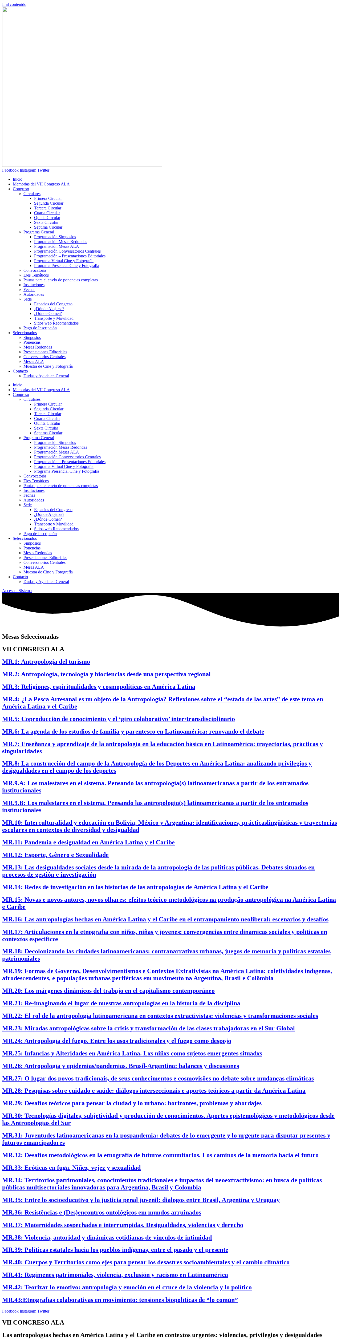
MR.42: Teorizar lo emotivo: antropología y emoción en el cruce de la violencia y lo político (127, 1287)
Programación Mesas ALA (56, 246)
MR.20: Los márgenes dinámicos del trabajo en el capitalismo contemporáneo (108, 990)
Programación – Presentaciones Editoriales (69, 256)
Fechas (29, 289)
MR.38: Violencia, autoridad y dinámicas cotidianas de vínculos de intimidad (107, 1237)
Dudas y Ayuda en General (46, 376)
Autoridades (33, 294)
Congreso (21, 189)
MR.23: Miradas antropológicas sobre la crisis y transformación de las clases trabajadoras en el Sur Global (148, 1028)
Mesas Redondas (37, 347)
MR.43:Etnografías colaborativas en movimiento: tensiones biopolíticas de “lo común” (120, 1299)
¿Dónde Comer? (48, 313)
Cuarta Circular (47, 212)
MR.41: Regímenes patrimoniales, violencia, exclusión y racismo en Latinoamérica (115, 1274)
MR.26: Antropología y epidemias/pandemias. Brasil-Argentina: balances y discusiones (120, 1065)
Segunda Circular (48, 203)
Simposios (32, 337)
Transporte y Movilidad (54, 318)
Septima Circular (48, 227)
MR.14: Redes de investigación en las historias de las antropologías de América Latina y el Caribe (135, 887)
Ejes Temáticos (36, 275)
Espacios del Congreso (53, 304)
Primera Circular (48, 198)
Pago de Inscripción (40, 328)
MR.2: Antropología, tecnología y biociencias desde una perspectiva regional (106, 674)
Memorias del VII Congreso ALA (41, 184)
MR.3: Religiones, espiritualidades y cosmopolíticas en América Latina (98, 686)
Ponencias (31, 342)
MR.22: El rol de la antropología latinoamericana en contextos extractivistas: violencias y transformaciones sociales (160, 1015)
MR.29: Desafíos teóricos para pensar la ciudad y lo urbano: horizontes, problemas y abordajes (132, 1103)
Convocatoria (34, 270)
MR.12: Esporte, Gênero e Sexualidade (55, 854)
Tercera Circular (47, 208)
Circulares (31, 193)
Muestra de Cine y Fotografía (48, 366)
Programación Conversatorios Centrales (67, 251)
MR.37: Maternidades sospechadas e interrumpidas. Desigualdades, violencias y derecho (122, 1224)
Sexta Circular (46, 222)
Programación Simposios (55, 236)
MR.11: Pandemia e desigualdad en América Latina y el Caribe (88, 842)
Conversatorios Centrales (44, 356)
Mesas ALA (33, 361)
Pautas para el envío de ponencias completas (60, 280)
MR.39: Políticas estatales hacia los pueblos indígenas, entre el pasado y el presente (115, 1249)
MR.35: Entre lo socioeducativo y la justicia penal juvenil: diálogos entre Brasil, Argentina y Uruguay (141, 1199)
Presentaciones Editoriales (45, 352)
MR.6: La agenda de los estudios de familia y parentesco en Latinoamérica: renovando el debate (133, 731)
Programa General (38, 232)
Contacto (20, 371)
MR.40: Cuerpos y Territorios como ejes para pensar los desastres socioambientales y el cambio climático (146, 1262)
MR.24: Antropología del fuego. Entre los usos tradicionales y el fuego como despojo (116, 1040)
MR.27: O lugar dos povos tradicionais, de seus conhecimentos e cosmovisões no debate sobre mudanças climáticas (158, 1078)
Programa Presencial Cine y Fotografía (66, 265)
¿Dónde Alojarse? (49, 308)
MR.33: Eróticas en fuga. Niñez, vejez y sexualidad (71, 1167)
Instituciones (33, 284)
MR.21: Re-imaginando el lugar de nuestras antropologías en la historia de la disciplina (121, 1003)
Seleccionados (25, 332)
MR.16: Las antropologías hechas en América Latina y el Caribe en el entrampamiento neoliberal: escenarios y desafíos (165, 919)
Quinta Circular (47, 217)
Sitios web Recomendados (56, 323)
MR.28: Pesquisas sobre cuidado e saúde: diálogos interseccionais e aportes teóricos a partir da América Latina (154, 1090)
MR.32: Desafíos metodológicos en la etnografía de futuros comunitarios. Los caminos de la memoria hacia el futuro (160, 1155)
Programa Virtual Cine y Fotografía (64, 260)
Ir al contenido (14, 4)
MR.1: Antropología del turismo (46, 661)
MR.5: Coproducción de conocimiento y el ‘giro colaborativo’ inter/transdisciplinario (118, 718)
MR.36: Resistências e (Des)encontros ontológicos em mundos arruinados (101, 1212)
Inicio (17, 179)
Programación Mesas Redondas (60, 241)
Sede (27, 299)
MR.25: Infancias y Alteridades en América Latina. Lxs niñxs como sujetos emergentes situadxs (132, 1053)
